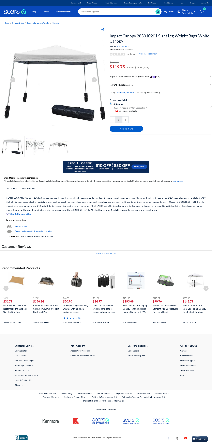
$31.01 (96, 298)
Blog (182, 375)
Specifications (28, 188)
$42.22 (6, 298)
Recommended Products (20, 268)
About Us (19, 385)
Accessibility (66, 393)
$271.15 (126, 298)
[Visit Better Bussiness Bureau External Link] (21, 437)
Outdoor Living (18, 23)
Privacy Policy (143, 393)
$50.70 (67, 301)
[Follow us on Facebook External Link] (168, 438)
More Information (16, 220)
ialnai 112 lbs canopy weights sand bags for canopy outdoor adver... (104, 308)
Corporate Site (186, 355)
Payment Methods (51, 397)
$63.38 (66, 298)
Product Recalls (22, 370)
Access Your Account (80, 350)
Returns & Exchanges (24, 360)
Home (6, 23)
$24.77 (97, 301)
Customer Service (24, 345)
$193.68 (128, 301)
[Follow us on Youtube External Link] (185, 438)
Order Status (20, 355)
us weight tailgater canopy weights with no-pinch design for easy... (75, 308)
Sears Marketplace (138, 345)
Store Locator (21, 350)
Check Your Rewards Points (83, 355)
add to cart (126, 128)
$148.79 (188, 301)
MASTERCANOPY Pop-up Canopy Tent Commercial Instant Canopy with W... (135, 308)
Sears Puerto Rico (188, 365)
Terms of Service (84, 393)
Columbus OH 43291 (125, 92)
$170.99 (37, 298)
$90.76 (157, 301)
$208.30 (186, 298)
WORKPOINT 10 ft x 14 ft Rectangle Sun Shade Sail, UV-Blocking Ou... (15, 308)
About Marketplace (136, 355)
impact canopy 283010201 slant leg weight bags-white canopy (159, 38)
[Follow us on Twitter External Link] (177, 438)
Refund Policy (103, 393)
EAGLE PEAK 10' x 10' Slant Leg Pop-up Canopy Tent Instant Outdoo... (194, 308)
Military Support (187, 360)
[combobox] (120, 11)
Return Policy (21, 226)
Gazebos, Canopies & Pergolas (38, 23)
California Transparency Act (104, 397)
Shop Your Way (187, 370)
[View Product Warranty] (9, 226)
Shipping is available (125, 111)
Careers (183, 350)
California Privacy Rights (75, 397)
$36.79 (7, 301)
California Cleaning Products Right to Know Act (143, 397)
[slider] (70, 317)
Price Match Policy (47, 393)
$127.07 (156, 298)
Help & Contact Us (23, 380)
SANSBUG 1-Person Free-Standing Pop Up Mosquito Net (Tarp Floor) (165, 308)
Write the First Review (148, 54)
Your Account (78, 345)
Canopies (55, 23)
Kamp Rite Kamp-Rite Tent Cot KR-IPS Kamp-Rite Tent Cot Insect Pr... (46, 308)
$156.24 (38, 301)
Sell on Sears (133, 350)
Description (11, 188)
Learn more (178, 181)
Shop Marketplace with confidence (21, 178)
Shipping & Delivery (24, 365)
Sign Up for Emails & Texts (26, 375)
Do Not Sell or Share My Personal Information (103, 400)
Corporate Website (123, 393)
